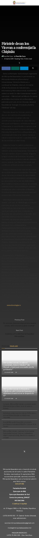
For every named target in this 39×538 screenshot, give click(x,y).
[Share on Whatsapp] (15, 68)
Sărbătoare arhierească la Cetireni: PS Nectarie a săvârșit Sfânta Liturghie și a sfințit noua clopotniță (19, 415)
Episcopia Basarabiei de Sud (19, 494)
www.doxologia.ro (14, 305)
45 (16, 398)
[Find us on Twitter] (24, 451)
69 (16, 372)
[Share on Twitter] (33, 68)
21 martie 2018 (9, 59)
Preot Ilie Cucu (21, 56)
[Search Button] (36, 2)
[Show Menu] (2, 2)
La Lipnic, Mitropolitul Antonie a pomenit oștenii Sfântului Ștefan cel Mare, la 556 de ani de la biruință (19, 406)
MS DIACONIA (19, 500)
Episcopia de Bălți (19, 491)
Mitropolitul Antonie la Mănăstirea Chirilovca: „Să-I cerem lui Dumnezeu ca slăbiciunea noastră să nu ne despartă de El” (18, 392)
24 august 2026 (8, 372)
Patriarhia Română (19, 488)
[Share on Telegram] (24, 68)
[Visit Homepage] (19, 3)
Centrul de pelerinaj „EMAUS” (19, 497)
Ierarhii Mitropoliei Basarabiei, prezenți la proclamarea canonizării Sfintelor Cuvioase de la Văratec (19, 424)
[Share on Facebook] (6, 68)
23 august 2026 (8, 398)
